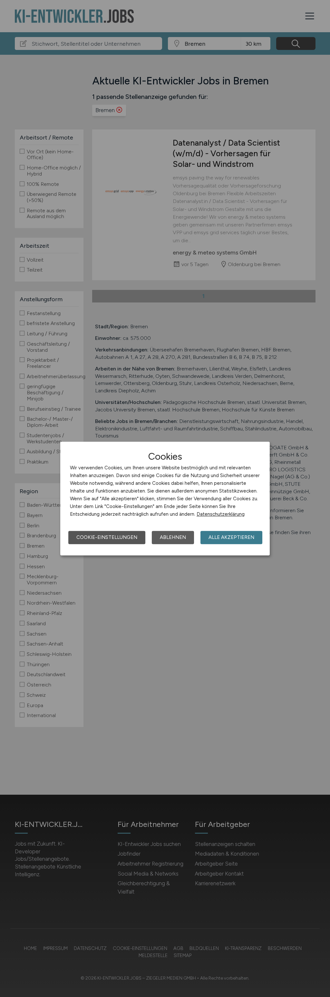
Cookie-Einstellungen (106, 537)
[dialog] (165, 499)
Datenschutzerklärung (221, 514)
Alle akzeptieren (231, 537)
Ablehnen (173, 537)
